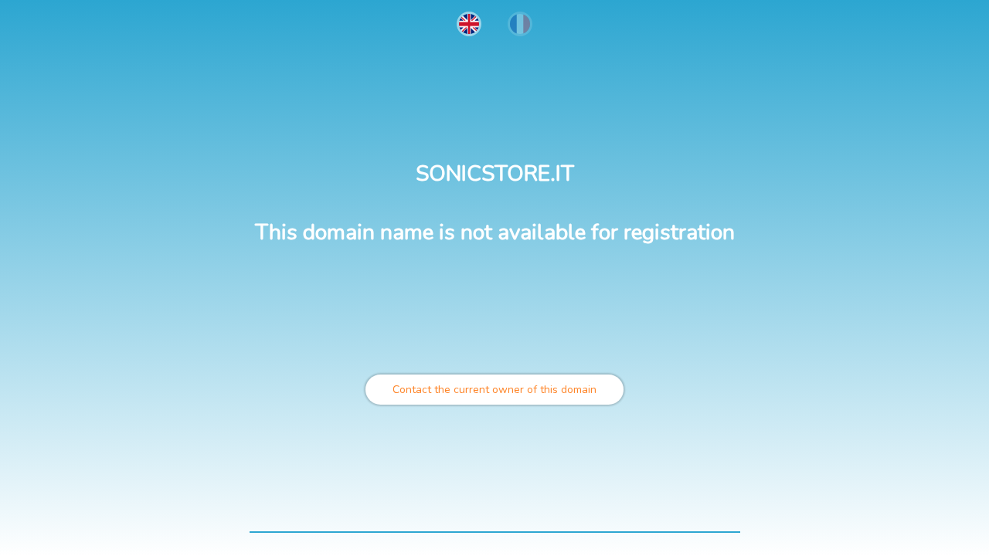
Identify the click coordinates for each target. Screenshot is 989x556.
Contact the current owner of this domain (494, 389)
